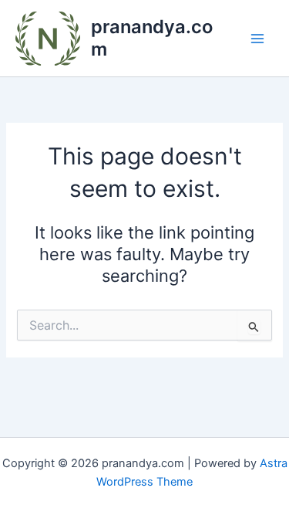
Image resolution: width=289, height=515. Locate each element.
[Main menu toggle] (257, 38)
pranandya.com (152, 37)
